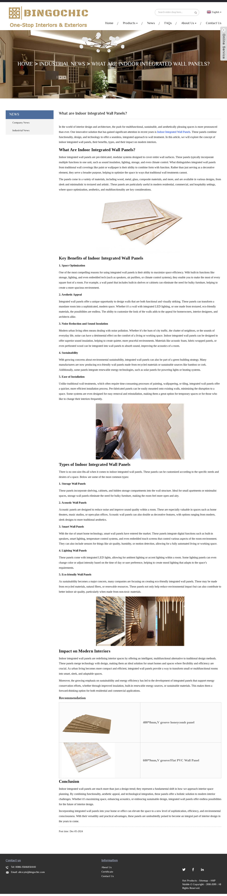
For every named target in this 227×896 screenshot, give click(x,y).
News (151, 23)
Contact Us (213, 23)
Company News (20, 123)
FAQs (168, 23)
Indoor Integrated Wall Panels (173, 131)
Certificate (107, 872)
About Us (187, 23)
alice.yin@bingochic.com (31, 872)
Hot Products (189, 881)
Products (129, 23)
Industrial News (62, 64)
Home (109, 23)
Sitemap (203, 881)
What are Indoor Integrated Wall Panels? (150, 64)
